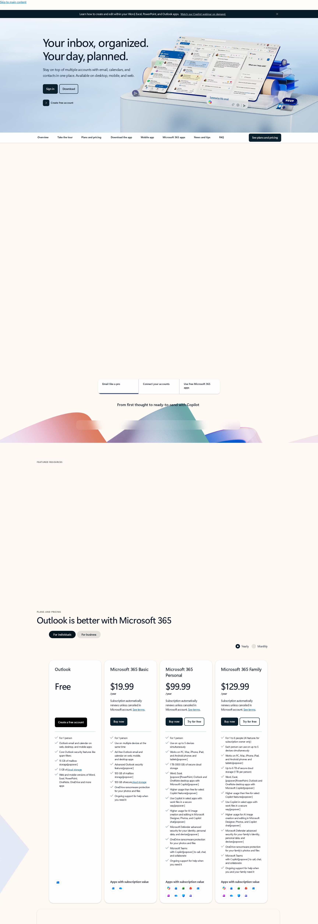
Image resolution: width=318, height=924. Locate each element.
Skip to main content (13, 2)
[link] (43, 138)
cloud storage (74, 857)
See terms (139, 797)
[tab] (48, 181)
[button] (52, 635)
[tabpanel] (158, 249)
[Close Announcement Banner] (276, 14)
